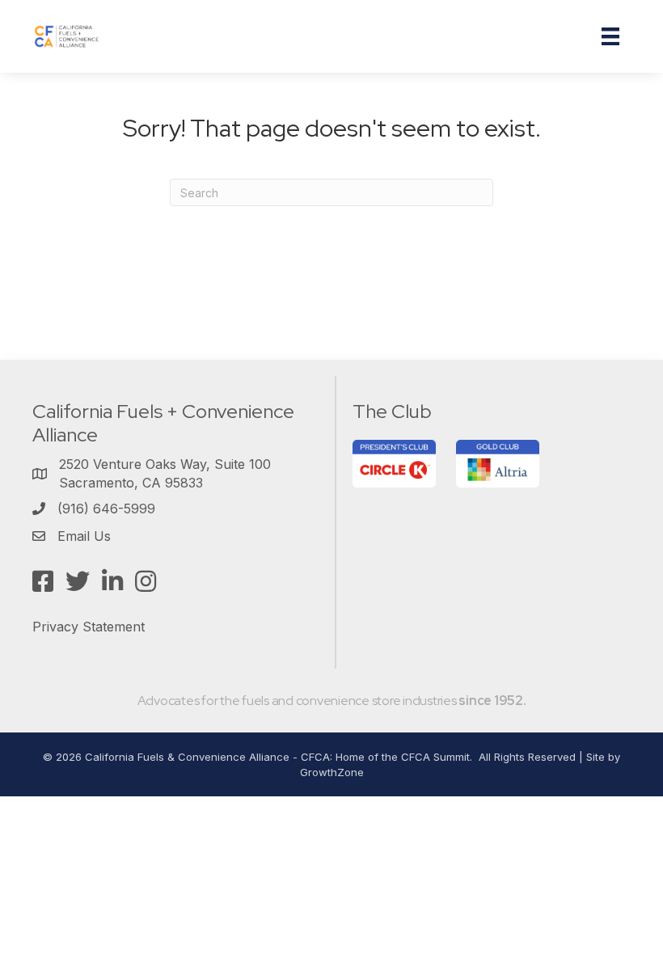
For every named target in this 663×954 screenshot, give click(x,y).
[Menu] (610, 36)
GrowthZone (332, 772)
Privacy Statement (88, 626)
